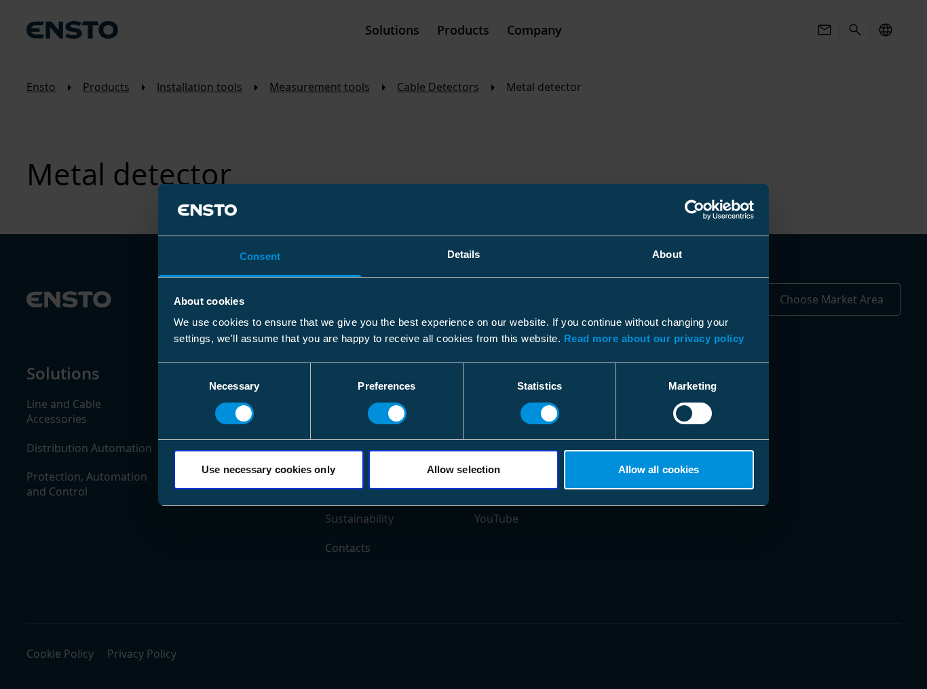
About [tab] (667, 254)
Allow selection (464, 469)
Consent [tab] (260, 256)
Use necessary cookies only (268, 469)
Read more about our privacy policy (654, 338)
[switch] (387, 413)
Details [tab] (463, 254)
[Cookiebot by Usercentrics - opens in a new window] (694, 210)
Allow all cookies (659, 469)
